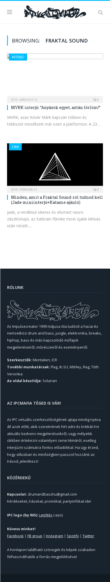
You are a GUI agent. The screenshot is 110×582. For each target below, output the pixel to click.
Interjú (18, 57)
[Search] (100, 12)
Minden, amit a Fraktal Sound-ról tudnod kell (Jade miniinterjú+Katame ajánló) (57, 200)
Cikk (15, 146)
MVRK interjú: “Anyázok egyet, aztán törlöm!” (55, 107)
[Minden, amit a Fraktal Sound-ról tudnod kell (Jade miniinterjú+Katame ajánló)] (55, 166)
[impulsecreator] (55, 11)
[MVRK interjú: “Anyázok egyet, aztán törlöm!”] (55, 76)
